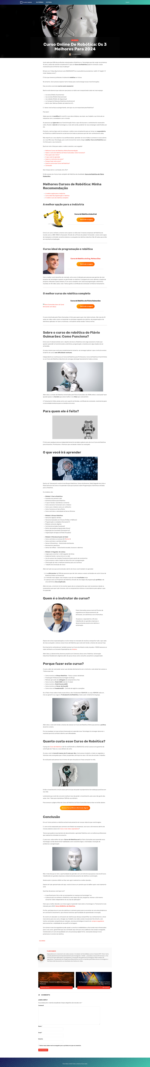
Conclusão (48, 165)
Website (40, 1039)
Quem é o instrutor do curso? (54, 159)
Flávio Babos (77, 54)
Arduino (74, 649)
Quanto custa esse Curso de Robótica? (57, 163)
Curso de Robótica (55, 746)
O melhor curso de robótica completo (56, 198)
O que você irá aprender (52, 157)
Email (40, 1032)
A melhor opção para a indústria (55, 193)
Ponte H (67, 539)
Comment (41, 1005)
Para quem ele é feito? (52, 155)
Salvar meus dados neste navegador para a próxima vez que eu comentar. (60, 1045)
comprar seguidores (98, 921)
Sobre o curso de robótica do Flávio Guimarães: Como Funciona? (65, 152)
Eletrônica (39, 2)
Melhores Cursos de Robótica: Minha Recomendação (61, 150)
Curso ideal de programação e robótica (57, 195)
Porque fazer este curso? (53, 161)
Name (40, 1026)
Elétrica (49, 2)
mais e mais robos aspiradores (69, 829)
